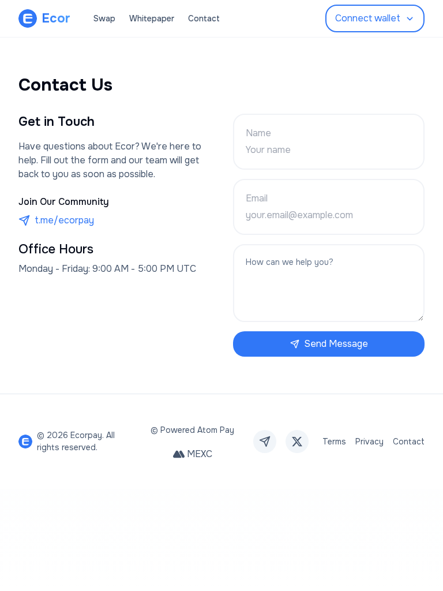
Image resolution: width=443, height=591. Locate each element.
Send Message (336, 344)
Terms (334, 441)
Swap (104, 18)
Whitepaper (151, 18)
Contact (204, 18)
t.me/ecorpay (64, 220)
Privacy (369, 441)
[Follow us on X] (297, 441)
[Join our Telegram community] (264, 441)
